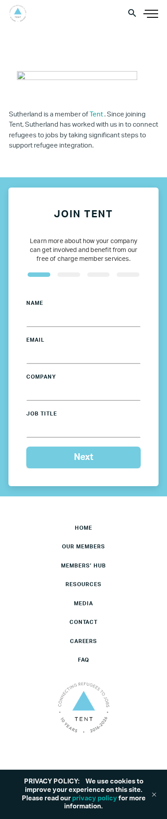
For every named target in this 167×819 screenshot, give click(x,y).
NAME (34, 303)
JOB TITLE (41, 413)
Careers (84, 641)
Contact (83, 622)
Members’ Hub (83, 565)
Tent (97, 114)
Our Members (83, 546)
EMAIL (35, 340)
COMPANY (41, 377)
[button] (132, 12)
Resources (83, 584)
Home (83, 528)
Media (83, 603)
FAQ (84, 660)
